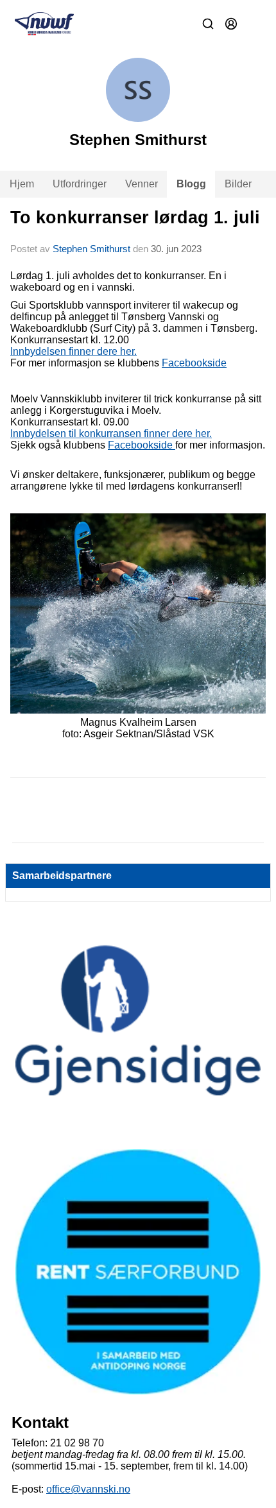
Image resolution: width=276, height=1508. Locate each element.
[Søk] (208, 23)
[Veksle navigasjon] (254, 23)
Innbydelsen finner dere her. (73, 351)
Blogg (191, 183)
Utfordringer (80, 183)
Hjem (22, 183)
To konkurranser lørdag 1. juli (135, 217)
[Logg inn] (231, 23)
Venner (141, 183)
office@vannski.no (88, 1489)
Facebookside (194, 362)
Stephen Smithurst (91, 248)
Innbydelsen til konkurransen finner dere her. (111, 433)
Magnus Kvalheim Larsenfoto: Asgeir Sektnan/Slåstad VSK (138, 728)
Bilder (238, 183)
